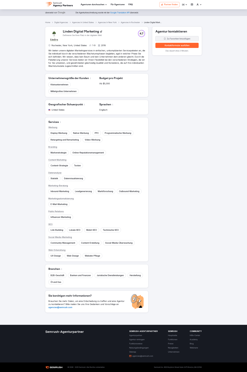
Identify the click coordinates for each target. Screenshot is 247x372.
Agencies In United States (83, 22)
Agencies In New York (107, 22)
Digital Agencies (61, 22)
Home (47, 22)
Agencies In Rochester (130, 22)
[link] (118, 4)
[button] (184, 4)
